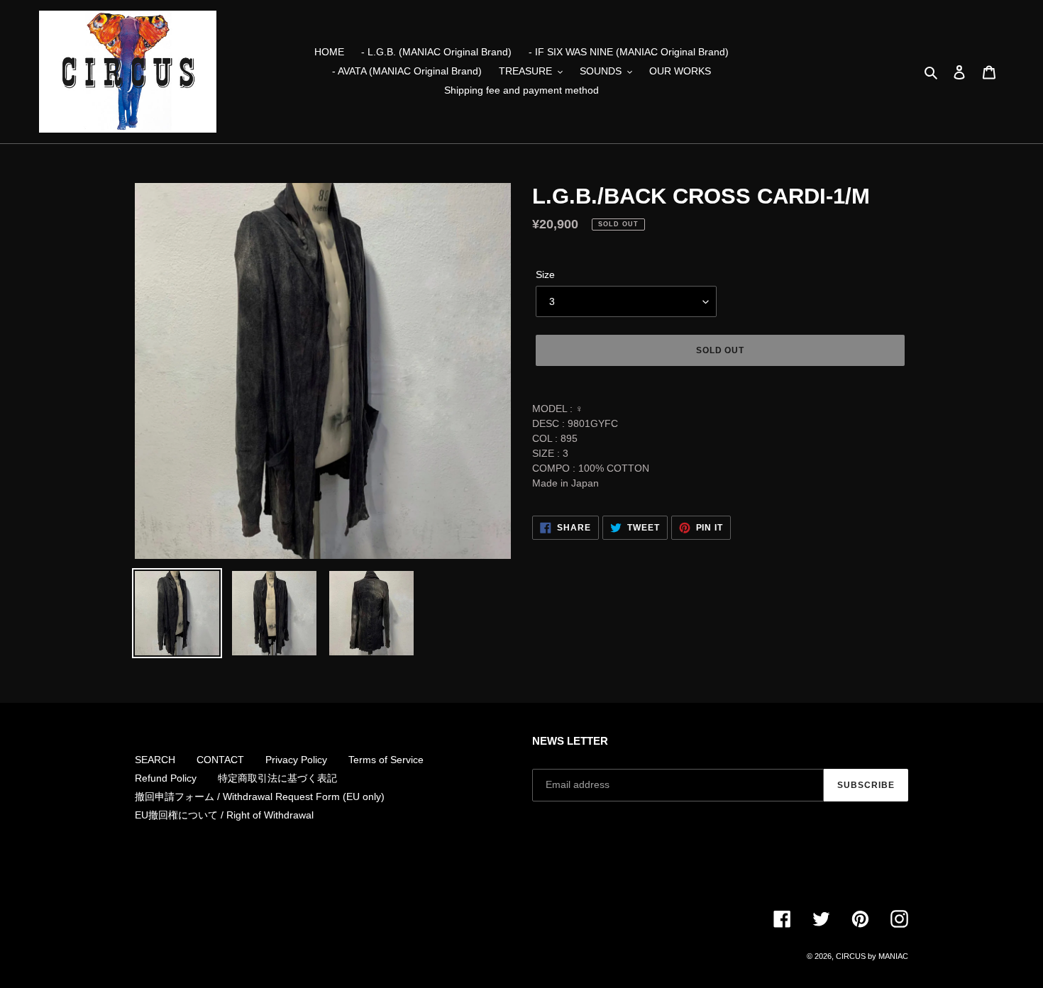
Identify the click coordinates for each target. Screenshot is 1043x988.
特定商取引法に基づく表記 (277, 778)
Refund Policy (166, 778)
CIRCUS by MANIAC (872, 956)
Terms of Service (386, 759)
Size (545, 274)
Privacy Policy (296, 759)
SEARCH (155, 759)
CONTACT (220, 759)
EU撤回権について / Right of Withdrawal (224, 815)
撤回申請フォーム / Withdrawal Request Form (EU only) (260, 796)
